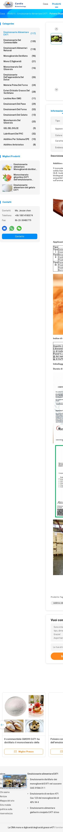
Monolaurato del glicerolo (20, 121)
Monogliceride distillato (20, 56)
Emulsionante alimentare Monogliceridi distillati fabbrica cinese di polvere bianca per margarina (25, 166)
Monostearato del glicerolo (20, 68)
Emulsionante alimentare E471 (20, 33)
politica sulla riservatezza (6, 811)
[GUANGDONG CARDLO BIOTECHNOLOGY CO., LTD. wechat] (19, 228)
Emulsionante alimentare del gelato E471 (24, 187)
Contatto (19, 236)
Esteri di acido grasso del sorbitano (20, 91)
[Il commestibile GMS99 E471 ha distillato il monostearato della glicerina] (23, 714)
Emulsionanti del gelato (20, 115)
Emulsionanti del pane (20, 104)
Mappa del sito (7, 800)
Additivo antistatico (20, 144)
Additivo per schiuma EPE (20, 139)
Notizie (3, 796)
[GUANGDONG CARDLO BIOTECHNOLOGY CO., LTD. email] (4, 228)
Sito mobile (5, 805)
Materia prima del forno (20, 85)
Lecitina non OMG (20, 98)
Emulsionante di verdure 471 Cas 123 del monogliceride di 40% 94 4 (44, 797)
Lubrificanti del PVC (20, 133)
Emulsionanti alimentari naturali (20, 49)
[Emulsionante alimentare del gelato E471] (7, 188)
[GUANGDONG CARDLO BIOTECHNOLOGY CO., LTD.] (13, 4)
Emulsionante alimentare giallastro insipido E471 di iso (44, 810)
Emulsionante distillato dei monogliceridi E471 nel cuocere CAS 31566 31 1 (45, 783)
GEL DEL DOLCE (20, 128)
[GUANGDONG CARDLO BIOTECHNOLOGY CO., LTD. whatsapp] (11, 228)
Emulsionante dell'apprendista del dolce (20, 77)
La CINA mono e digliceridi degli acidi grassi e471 (31, 827)
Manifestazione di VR (10, 788)
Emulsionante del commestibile (20, 41)
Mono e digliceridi (20, 61)
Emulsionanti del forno (20, 109)
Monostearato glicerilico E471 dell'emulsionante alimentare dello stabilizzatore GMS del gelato (25, 177)
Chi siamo (5, 792)
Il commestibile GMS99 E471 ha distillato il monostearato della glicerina (22, 742)
